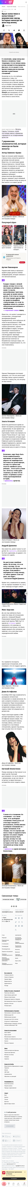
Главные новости (8, 975)
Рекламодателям (6, 949)
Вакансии (17, 952)
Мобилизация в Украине (11, 1011)
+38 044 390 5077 (19, 912)
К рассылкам (9, 1126)
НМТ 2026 (6, 1072)
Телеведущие (5, 946)
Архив (16, 958)
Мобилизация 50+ (8, 1015)
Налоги (6, 1041)
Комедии (6, 1056)
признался (12, 551)
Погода (6, 985)
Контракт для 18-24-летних (11, 1019)
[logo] (10, 2)
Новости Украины (9, 977)
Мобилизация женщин (10, 1017)
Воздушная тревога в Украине (12, 999)
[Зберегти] (24, 30)
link (15, 918)
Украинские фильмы (9, 1052)
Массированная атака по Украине (13, 1001)
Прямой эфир (7, 979)
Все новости (8, 973)
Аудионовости (8, 983)
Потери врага (7, 1005)
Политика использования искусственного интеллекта (5, 959)
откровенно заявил (12, 310)
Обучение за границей (10, 1076)
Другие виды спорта (9, 1103)
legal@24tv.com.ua (20, 1165)
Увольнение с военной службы (12, 1013)
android (6, 1136)
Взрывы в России (8, 1003)
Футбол (6, 1097)
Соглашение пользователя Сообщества (18, 938)
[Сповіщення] (26, 2)
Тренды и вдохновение (10, 1088)
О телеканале (5, 943)
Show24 (4, 6)
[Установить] (14, 1175)
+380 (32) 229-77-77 (10, 1164)
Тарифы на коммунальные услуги (13, 1039)
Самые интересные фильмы (11, 1050)
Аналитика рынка (8, 1083)
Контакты (17, 949)
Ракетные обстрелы (9, 993)
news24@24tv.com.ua (7, 912)
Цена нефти (7, 1032)
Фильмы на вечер (9, 1054)
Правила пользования (7, 951)
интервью (12, 623)
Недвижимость (8, 1081)
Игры (16, 963)
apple (17, 1136)
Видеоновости (8, 981)
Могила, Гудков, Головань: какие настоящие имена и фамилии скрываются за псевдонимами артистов (12, 133)
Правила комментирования (19, 943)
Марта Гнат (8, 25)
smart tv (6, 1140)
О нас (3, 935)
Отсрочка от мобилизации (11, 1021)
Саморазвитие (8, 1074)
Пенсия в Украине (9, 1043)
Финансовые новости (9, 1036)
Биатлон (6, 1101)
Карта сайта (18, 960)
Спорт (6, 1093)
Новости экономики (10, 1030)
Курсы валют (7, 1034)
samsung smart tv (17, 1140)
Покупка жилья (8, 1085)
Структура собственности (18, 955)
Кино (5, 1048)
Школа (6, 1070)
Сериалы (6, 1059)
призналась (9, 481)
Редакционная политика (5, 941)
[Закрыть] (25, 1172)
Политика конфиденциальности (7, 955)
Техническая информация (18, 946)
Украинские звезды (11, 6)
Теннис (6, 1099)
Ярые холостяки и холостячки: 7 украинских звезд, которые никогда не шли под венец (22, 6)
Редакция (4, 937)
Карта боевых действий (10, 995)
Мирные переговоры (9, 997)
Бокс (5, 1095)
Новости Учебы (9, 1064)
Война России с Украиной (12, 991)
